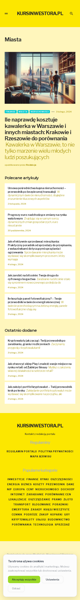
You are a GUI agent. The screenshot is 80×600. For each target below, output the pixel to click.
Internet (17, 494)
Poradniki (60, 504)
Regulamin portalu (22, 451)
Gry (67, 514)
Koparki (56, 514)
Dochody (68, 489)
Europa (19, 489)
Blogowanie (41, 504)
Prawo (57, 499)
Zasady (36, 509)
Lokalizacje (18, 499)
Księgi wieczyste (56, 509)
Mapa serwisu (40, 456)
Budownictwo (59, 519)
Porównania (21, 524)
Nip (9, 489)
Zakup (44, 514)
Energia (13, 484)
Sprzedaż (62, 524)
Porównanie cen (58, 494)
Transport (22, 504)
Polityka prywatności (55, 451)
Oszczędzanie (39, 499)
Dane (70, 484)
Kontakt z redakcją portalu (40, 434)
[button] (6, 13)
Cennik (17, 514)
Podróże (30, 514)
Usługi (41, 519)
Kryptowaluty (23, 519)
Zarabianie (35, 494)
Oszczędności (61, 479)
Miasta (23, 112)
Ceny (30, 489)
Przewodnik (55, 484)
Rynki (44, 479)
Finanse (11, 112)
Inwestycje (16, 479)
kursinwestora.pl (40, 13)
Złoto (68, 499)
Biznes (26, 484)
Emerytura (20, 509)
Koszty (38, 484)
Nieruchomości (40, 112)
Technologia (43, 524)
